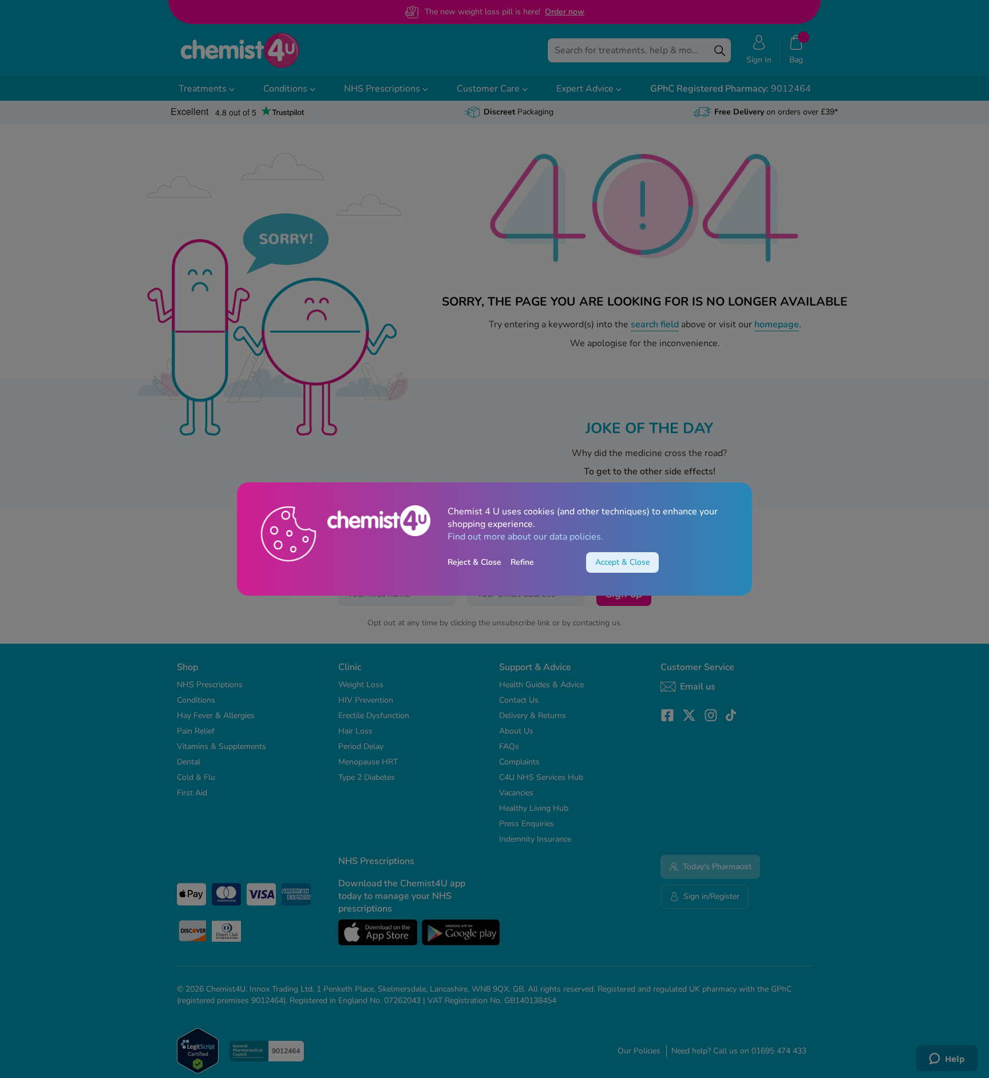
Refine (522, 562)
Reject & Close (474, 562)
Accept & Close (622, 562)
